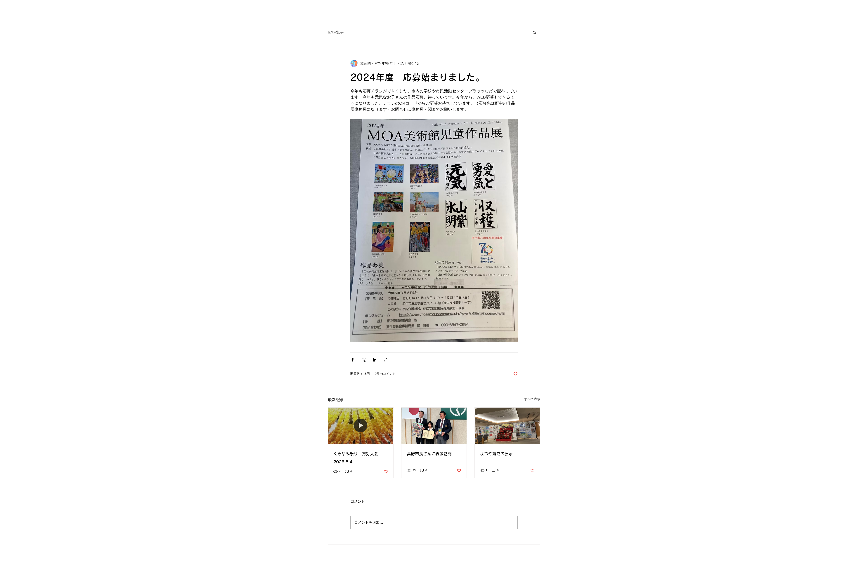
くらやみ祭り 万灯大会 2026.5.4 (357, 458)
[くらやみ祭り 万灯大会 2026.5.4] (360, 426)
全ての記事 (336, 32)
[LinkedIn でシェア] (375, 360)
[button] (534, 32)
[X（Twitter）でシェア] (363, 360)
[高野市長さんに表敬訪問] (434, 426)
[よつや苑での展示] (507, 426)
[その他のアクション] (515, 63)
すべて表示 (532, 399)
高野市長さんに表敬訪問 (429, 454)
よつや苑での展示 (496, 454)
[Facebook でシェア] (352, 360)
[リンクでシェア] (386, 360)
